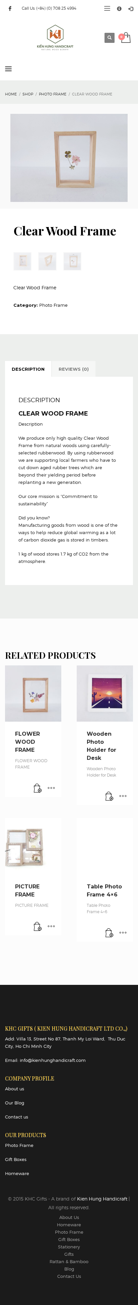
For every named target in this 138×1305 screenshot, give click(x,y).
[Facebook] (10, 8)
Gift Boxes (15, 1159)
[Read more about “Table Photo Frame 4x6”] (109, 933)
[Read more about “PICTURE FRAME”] (38, 927)
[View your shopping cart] (125, 38)
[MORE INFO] (51, 788)
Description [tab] (28, 369)
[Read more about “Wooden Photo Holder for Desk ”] (109, 796)
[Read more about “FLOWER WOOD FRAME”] (38, 788)
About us (14, 1088)
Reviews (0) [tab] (74, 369)
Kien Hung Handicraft (103, 1199)
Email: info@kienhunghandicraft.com (45, 1060)
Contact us (16, 1116)
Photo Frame (53, 305)
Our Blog (14, 1102)
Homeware (17, 1173)
